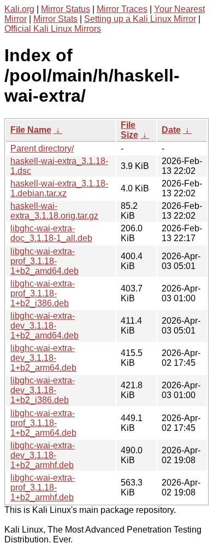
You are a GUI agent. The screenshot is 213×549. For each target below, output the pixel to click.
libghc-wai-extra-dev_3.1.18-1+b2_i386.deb (42, 390)
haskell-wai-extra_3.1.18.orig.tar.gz (54, 210)
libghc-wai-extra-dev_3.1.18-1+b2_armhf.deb (42, 455)
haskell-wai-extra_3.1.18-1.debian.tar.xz (59, 188)
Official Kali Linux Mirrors (52, 28)
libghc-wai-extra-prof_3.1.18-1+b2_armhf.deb (42, 487)
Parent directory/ (42, 148)
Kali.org (19, 9)
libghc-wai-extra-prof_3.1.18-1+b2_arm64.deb (43, 422)
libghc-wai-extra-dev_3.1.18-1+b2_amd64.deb (44, 325)
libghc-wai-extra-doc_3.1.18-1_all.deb (51, 233)
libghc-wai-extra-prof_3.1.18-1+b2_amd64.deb (44, 261)
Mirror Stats (55, 19)
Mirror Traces (122, 9)
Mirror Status (65, 9)
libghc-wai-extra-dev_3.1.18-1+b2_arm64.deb (43, 357)
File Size (129, 129)
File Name (30, 130)
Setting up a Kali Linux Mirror (140, 19)
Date (171, 130)
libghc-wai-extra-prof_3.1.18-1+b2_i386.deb (42, 293)
